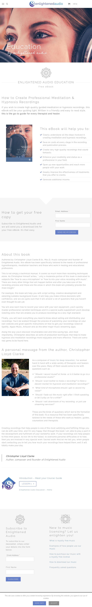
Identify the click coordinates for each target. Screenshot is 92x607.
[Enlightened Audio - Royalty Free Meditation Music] (46, 4)
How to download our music (63, 562)
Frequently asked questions (62, 567)
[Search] (7, 4)
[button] (3, 4)
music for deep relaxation (62, 360)
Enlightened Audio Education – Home (35, 490)
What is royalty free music (62, 541)
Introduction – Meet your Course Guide (40, 478)
